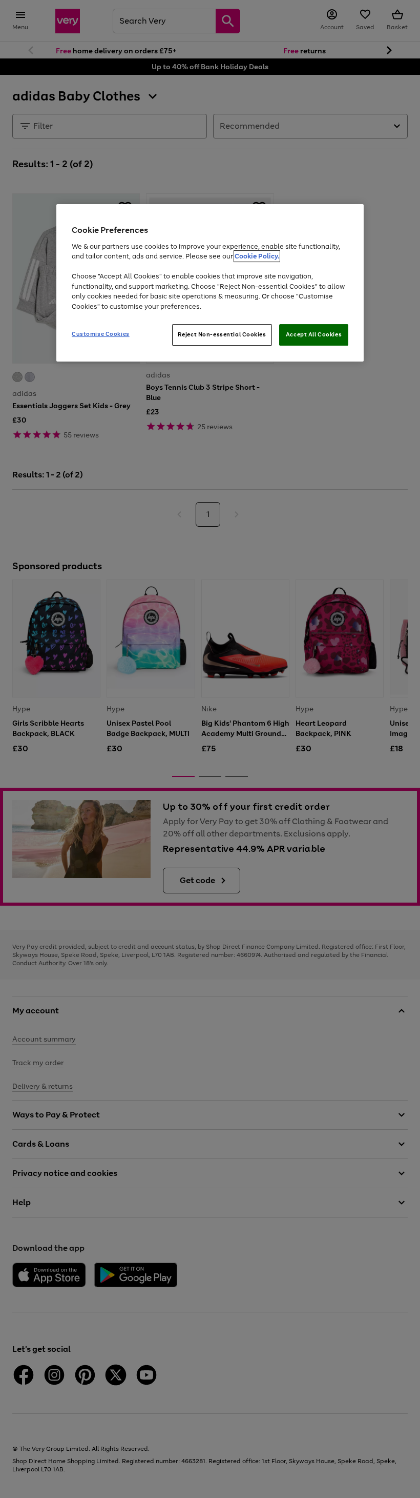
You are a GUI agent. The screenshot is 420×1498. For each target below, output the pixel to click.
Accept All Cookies (314, 334)
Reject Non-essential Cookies (222, 334)
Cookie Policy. (257, 256)
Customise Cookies (101, 334)
